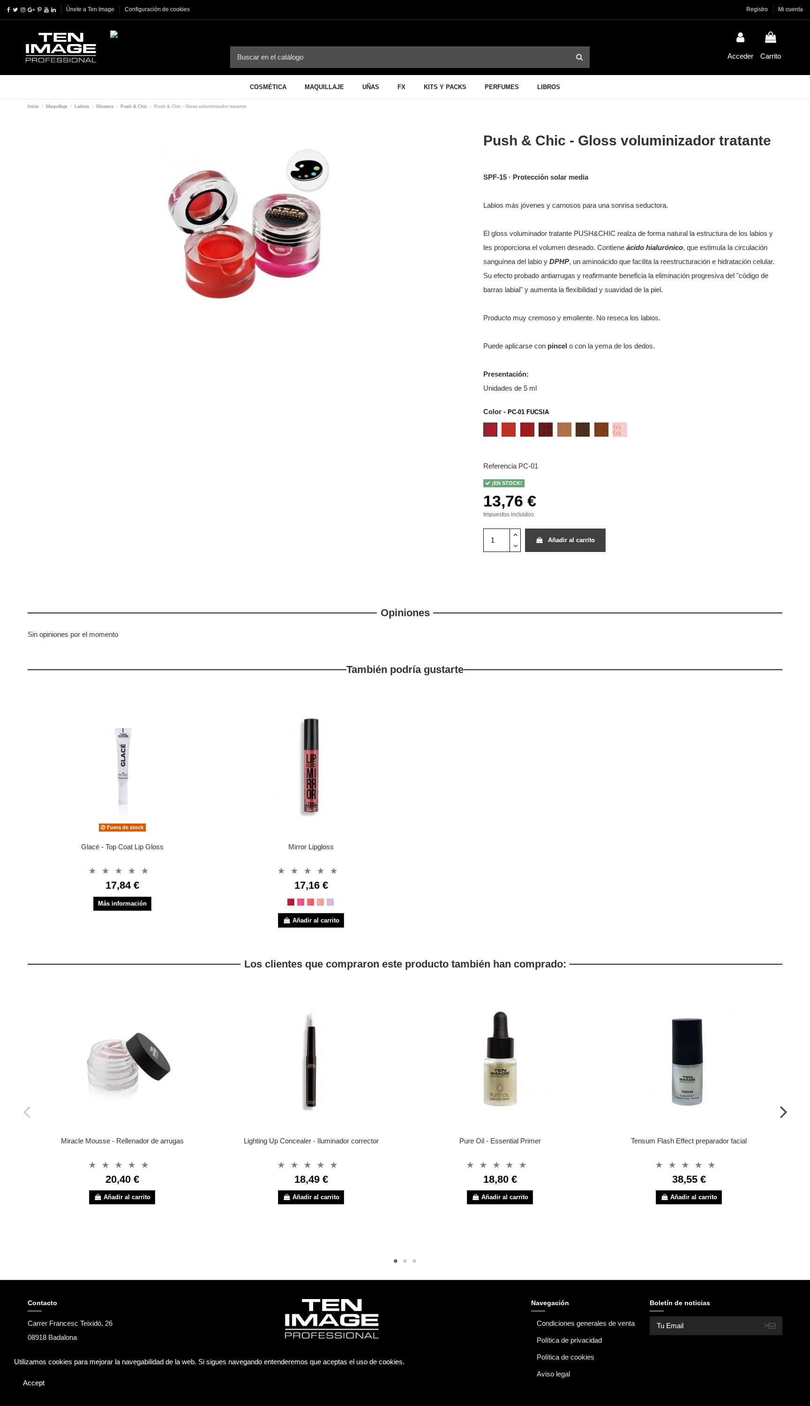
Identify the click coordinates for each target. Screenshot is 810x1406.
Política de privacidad (569, 1340)
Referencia (500, 466)
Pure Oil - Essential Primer (500, 1141)
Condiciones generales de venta (586, 1323)
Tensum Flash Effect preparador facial (689, 1141)
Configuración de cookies (157, 9)
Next (783, 1112)
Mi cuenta (790, 9)
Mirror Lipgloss (311, 847)
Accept (34, 1383)
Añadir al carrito (571, 540)
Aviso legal (553, 1374)
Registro (757, 9)
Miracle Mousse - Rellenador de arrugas (122, 1141)
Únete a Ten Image (90, 9)
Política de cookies (565, 1357)
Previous (27, 1112)
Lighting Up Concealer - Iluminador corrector (311, 1141)
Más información (122, 903)
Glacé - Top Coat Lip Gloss (122, 847)
